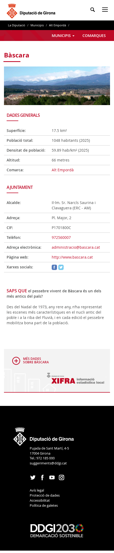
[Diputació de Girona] (32, 10)
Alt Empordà (57, 25)
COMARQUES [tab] (94, 35)
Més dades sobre (36, 360)
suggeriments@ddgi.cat (48, 463)
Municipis (37, 25)
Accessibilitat (40, 500)
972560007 (61, 237)
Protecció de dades (45, 495)
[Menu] (106, 10)
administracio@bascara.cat (76, 247)
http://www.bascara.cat (72, 257)
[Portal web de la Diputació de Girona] (43, 435)
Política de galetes (44, 505)
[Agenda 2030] (57, 530)
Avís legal (37, 490)
